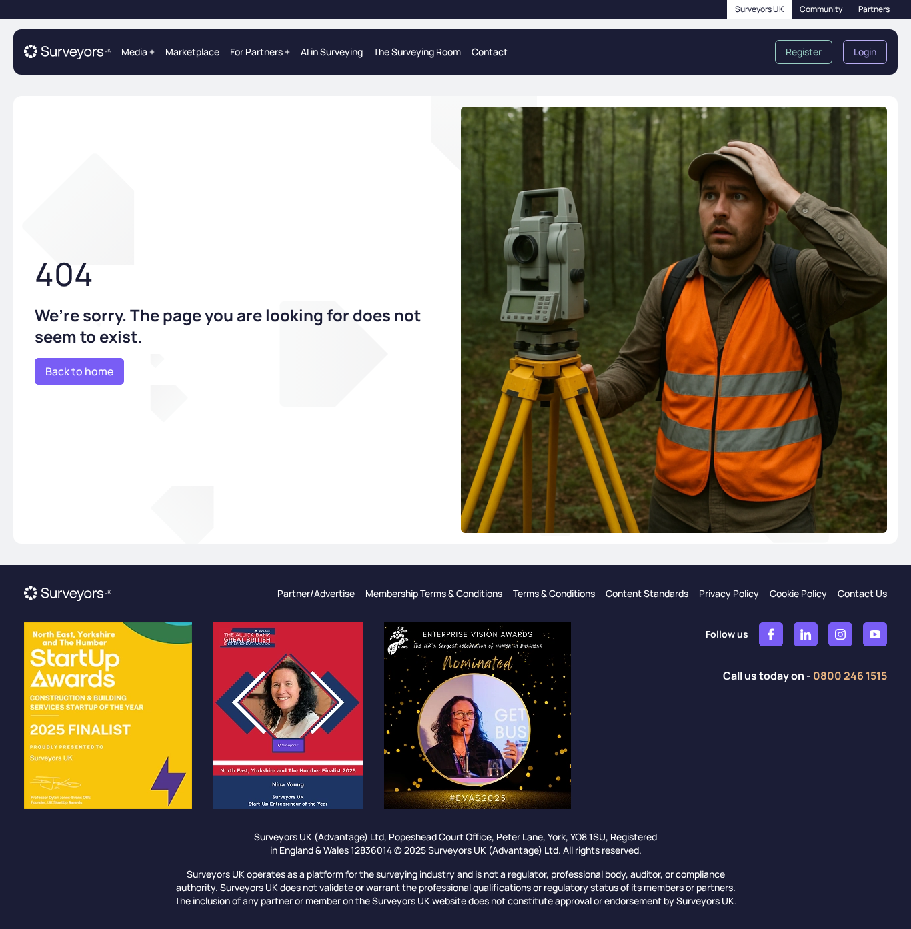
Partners (874, 9)
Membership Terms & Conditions (433, 593)
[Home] (67, 52)
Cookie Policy (798, 593)
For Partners (260, 51)
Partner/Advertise (316, 593)
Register (804, 51)
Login (865, 51)
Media (138, 51)
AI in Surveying (332, 51)
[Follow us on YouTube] (875, 634)
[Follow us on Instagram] (840, 634)
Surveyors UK (759, 9)
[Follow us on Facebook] (771, 634)
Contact (490, 51)
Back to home (79, 371)
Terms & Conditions (554, 593)
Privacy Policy (729, 593)
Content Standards (647, 593)
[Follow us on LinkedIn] (806, 634)
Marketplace (192, 51)
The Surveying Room (417, 51)
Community (821, 9)
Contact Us (862, 593)
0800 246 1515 (850, 675)
